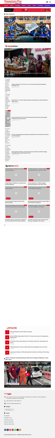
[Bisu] (47, 386)
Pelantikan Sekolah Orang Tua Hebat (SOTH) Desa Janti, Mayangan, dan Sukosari (38, 220)
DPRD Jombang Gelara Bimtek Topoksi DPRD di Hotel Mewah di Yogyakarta (38, 202)
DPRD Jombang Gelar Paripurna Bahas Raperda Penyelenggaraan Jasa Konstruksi (28, 347)
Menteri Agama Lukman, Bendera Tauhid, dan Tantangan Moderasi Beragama (25, 38)
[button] (50, 2)
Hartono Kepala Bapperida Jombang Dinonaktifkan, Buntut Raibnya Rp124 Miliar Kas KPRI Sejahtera (30, 135)
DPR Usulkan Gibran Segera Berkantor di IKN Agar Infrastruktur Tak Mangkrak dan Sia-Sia (29, 342)
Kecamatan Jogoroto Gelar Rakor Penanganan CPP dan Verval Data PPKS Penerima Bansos (15, 220)
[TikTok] (18, 430)
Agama (7, 34)
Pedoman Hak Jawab (8, 422)
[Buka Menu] (47, 2)
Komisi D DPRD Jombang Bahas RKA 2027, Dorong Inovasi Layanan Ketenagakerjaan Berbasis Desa (29, 336)
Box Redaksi (7, 415)
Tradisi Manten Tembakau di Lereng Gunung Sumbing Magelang (15, 183)
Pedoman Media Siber (9, 424)
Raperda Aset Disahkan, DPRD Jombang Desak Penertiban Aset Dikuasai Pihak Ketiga (29, 352)
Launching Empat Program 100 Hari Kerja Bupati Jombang (14, 202)
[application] (27, 374)
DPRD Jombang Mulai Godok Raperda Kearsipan (21, 331)
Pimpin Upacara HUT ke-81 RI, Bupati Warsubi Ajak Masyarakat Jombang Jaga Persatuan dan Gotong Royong (29, 118)
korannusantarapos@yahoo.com (13, 403)
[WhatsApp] (15, 430)
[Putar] (6, 386)
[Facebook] (5, 430)
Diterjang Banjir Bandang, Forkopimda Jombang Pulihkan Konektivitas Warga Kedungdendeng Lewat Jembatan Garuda (29, 152)
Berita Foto (8, 180)
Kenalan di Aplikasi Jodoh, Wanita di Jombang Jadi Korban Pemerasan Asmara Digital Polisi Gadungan (29, 10)
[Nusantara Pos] (12, 2)
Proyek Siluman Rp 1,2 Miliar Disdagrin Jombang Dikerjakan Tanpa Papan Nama (37, 183)
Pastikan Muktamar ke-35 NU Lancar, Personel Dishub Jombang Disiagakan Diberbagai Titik (29, 85)
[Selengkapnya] (27, 46)
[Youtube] (13, 430)
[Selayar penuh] (49, 386)
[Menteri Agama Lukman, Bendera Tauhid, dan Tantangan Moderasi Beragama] (27, 29)
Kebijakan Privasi (8, 417)
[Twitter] (8, 430)
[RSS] (20, 430)
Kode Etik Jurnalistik (8, 419)
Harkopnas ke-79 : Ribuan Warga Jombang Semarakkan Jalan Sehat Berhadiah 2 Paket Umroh (30, 100)
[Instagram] (10, 430)
